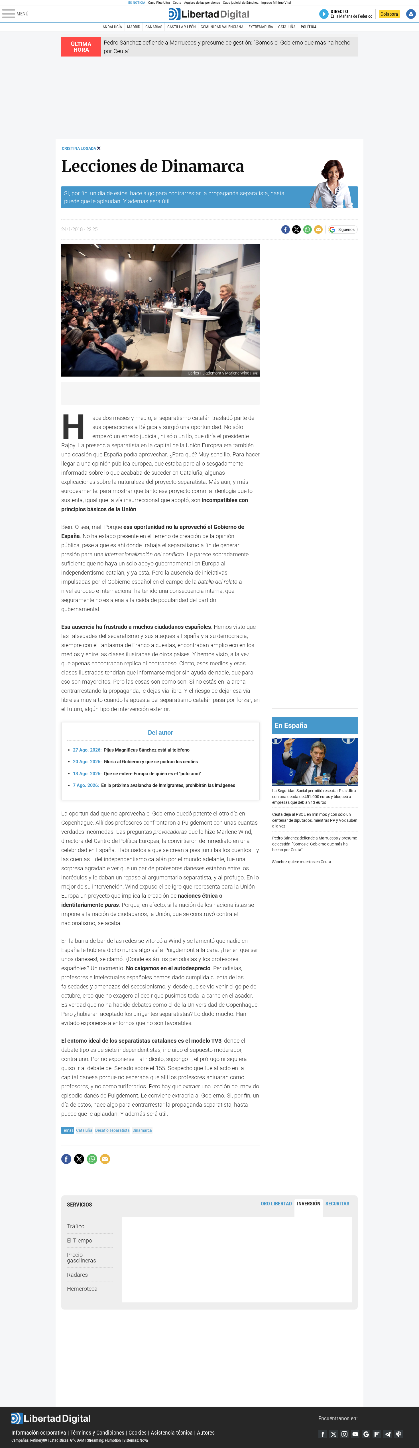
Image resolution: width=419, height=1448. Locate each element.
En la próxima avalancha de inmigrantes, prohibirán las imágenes (154, 785)
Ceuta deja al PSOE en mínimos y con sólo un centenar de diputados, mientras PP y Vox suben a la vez (314, 820)
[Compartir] (285, 229)
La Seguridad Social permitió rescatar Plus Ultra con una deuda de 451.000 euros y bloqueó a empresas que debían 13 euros (314, 796)
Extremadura (261, 27)
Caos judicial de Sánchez (241, 3)
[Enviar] (307, 229)
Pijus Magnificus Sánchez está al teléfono (131, 750)
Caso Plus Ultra (159, 3)
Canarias (153, 27)
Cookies (138, 1432)
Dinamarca (142, 1130)
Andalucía (112, 27)
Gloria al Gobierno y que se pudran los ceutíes (135, 761)
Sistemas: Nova (135, 1440)
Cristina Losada (79, 148)
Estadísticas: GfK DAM (67, 1440)
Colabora (389, 14)
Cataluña (287, 27)
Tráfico (75, 1226)
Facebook (322, 1434)
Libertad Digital (164, 1418)
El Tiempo (79, 1240)
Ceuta (177, 3)
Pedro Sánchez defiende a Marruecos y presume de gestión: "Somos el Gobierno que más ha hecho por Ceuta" (314, 844)
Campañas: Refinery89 (29, 1440)
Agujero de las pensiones (202, 3)
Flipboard (377, 1434)
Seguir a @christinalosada (99, 148)
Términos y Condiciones (97, 1432)
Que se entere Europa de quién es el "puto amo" (137, 773)
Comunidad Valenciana (222, 27)
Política (308, 27)
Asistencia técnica (172, 1432)
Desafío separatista (112, 1130)
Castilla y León (181, 27)
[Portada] (209, 14)
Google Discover (366, 1434)
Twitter (333, 1434)
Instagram (344, 1434)
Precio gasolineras (81, 1257)
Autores (206, 1432)
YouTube (355, 1434)
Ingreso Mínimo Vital (276, 3)
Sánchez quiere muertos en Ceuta (301, 861)
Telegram (387, 1434)
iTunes (398, 1434)
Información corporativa (38, 1432)
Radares (77, 1274)
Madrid (133, 27)
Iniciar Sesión (411, 14)
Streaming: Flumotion (104, 1440)
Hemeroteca (82, 1288)
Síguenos (346, 229)
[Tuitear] (296, 229)
